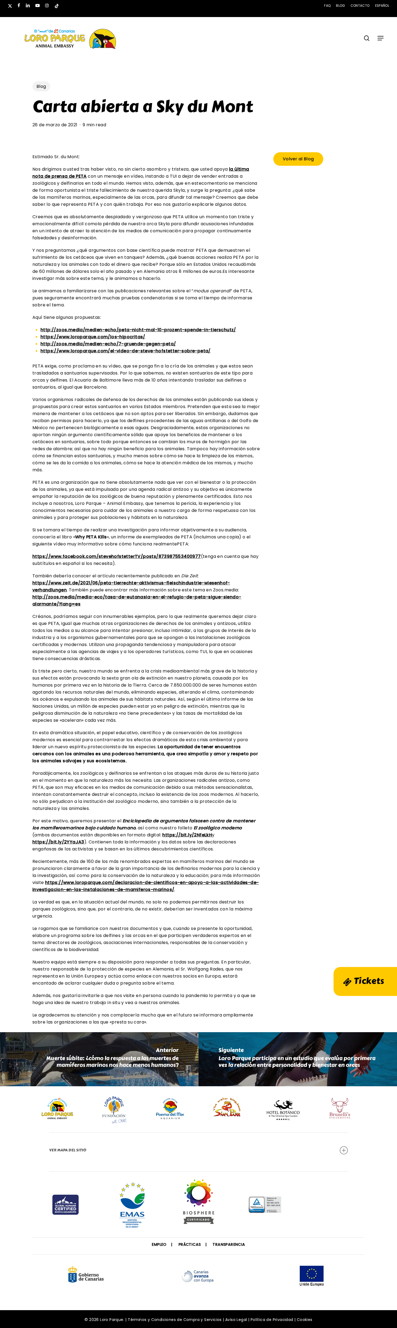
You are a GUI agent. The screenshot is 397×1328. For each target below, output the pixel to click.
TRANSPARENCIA (229, 1244)
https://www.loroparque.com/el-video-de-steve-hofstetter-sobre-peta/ (126, 351)
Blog (41, 86)
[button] (380, 38)
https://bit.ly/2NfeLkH (187, 835)
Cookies (304, 1319)
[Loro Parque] (198, 1203)
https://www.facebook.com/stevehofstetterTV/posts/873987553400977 (116, 556)
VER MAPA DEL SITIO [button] (67, 1150)
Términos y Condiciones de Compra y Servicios (175, 1319)
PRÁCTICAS (190, 1244)
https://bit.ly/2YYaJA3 (58, 842)
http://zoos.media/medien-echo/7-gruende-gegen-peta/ (108, 344)
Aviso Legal (236, 1319)
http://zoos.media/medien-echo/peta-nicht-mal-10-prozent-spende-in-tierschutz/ (138, 330)
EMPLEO (159, 1244)
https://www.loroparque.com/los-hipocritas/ (93, 337)
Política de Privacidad (272, 1319)
